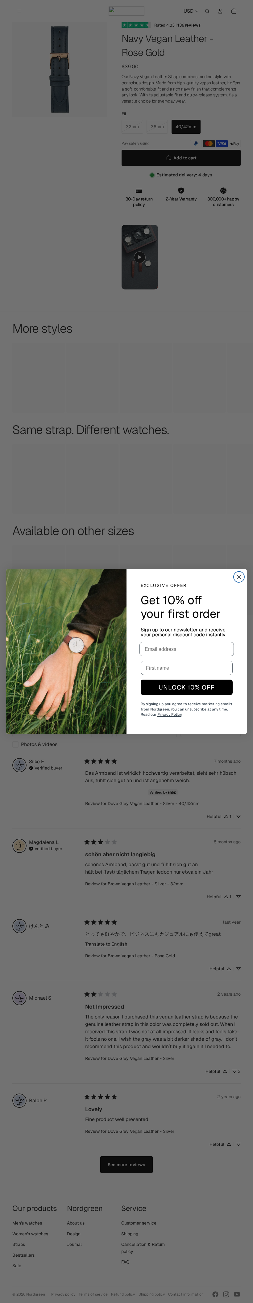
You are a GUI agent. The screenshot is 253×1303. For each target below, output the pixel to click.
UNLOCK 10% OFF (187, 687)
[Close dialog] (239, 576)
